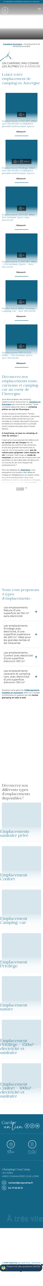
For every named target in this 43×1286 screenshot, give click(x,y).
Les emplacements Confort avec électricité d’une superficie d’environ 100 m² (18, 657)
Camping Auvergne (12, 44)
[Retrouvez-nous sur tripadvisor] (37, 1125)
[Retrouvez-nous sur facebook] (27, 1125)
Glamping (25, 470)
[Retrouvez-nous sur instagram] (32, 1125)
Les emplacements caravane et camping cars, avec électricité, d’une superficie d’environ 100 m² (17, 676)
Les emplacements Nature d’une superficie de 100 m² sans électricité (16, 612)
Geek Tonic (25, 1263)
